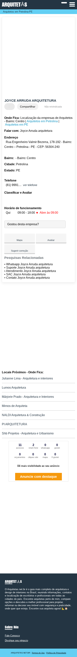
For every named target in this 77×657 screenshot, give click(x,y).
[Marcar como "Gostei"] (7, 106)
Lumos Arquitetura (14, 387)
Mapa (19, 240)
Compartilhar (27, 106)
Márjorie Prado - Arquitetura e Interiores (28, 396)
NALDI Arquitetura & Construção (23, 415)
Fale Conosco (12, 635)
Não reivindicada (53, 106)
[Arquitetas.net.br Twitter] (7, 611)
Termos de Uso (38, 653)
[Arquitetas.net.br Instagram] (9, 611)
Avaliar (51, 240)
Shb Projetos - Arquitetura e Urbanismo (28, 433)
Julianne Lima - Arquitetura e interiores (27, 378)
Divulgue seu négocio (16, 640)
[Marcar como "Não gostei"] (12, 106)
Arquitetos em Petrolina (42, 121)
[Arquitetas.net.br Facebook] (6, 611)
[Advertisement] (38, 58)
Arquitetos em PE (16, 124)
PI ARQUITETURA (14, 424)
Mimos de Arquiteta (14, 405)
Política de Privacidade (56, 653)
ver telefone (30, 185)
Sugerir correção (19, 251)
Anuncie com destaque (38, 476)
